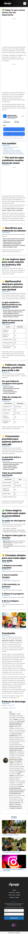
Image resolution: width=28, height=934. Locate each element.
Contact (14, 890)
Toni (10, 712)
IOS (13, 705)
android (10, 705)
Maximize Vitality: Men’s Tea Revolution (13, 153)
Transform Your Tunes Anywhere (11, 150)
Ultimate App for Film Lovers (10, 147)
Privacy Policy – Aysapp (14, 895)
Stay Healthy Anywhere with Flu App (12, 152)
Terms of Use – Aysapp (14, 892)
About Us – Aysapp (14, 897)
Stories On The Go (8, 148)
